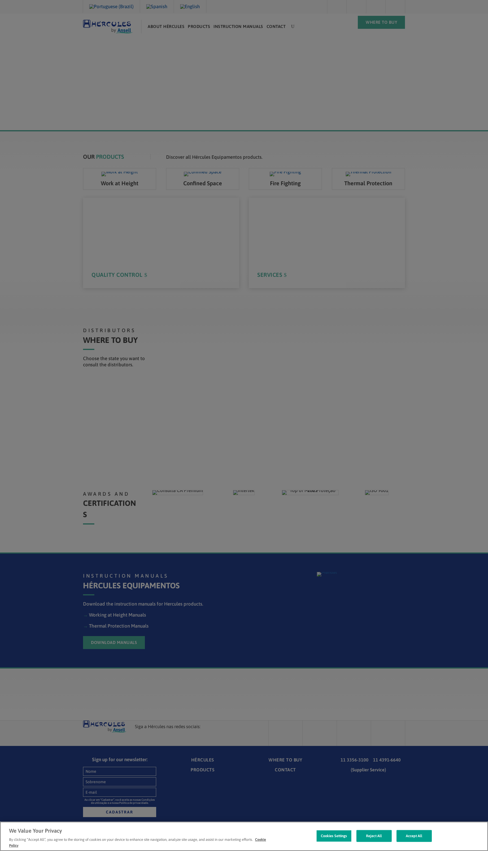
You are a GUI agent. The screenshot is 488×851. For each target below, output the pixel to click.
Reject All (374, 836)
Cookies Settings (334, 836)
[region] (244, 836)
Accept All (414, 836)
